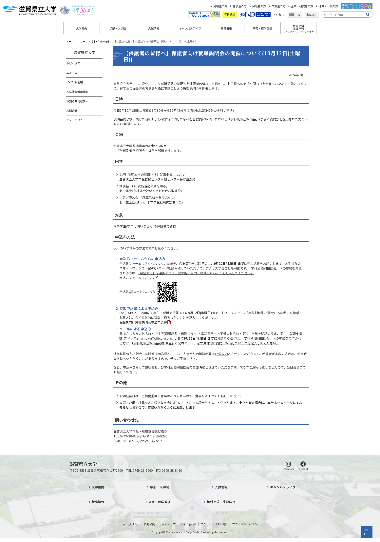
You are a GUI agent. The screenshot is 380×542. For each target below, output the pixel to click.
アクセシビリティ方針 (214, 524)
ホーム (69, 41)
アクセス (279, 14)
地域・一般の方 (328, 6)
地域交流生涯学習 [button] (298, 28)
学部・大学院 (159, 487)
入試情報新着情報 (77, 92)
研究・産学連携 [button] (262, 28)
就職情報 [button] (226, 28)
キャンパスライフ (282, 487)
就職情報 (98, 501)
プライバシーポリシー (246, 524)
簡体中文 (294, 14)
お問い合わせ (188, 524)
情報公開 (149, 524)
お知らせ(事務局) (77, 101)
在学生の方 (240, 6)
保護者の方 (259, 6)
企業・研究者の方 (302, 6)
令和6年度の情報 (100, 41)
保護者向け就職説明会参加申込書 (143, 322)
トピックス (73, 63)
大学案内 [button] (81, 28)
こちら (149, 277)
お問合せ (71, 110)
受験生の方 (220, 6)
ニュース (82, 41)
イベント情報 (74, 82)
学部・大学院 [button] (117, 28)
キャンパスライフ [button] (190, 28)
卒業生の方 (278, 6)
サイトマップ (167, 524)
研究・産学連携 (159, 501)
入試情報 (221, 487)
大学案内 (98, 487)
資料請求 (229, 14)
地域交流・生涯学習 (221, 501)
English (311, 14)
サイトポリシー (76, 120)
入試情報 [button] (153, 28)
